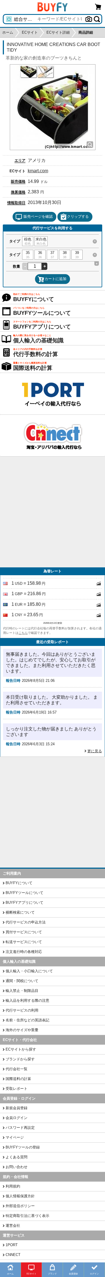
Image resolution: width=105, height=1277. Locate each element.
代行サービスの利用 (22, 1010)
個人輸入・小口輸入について (29, 971)
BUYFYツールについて (24, 893)
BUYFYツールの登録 (23, 1147)
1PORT (12, 1245)
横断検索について (20, 912)
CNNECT (13, 1255)
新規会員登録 (16, 1108)
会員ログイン (16, 1118)
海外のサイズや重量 (22, 1030)
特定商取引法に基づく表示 (27, 1216)
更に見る (94, 751)
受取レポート (16, 1088)
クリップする (78, 216)
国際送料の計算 (18, 1079)
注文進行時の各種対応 (24, 952)
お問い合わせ (16, 1167)
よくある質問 (16, 1157)
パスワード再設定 (20, 1127)
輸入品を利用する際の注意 (27, 1000)
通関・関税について (22, 981)
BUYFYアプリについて (24, 902)
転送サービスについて (24, 942)
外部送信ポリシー (20, 1206)
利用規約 (13, 1186)
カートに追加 (55, 279)
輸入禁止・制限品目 (22, 991)
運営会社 (13, 1225)
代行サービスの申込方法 (26, 922)
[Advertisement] (52, 512)
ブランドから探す (20, 1059)
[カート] (98, 6)
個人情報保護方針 (20, 1196)
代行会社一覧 (16, 1069)
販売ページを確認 (38, 216)
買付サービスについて (24, 932)
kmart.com (38, 170)
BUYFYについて (19, 883)
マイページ (15, 1137)
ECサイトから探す (21, 1049)
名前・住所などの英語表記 (27, 1020)
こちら (23, 632)
